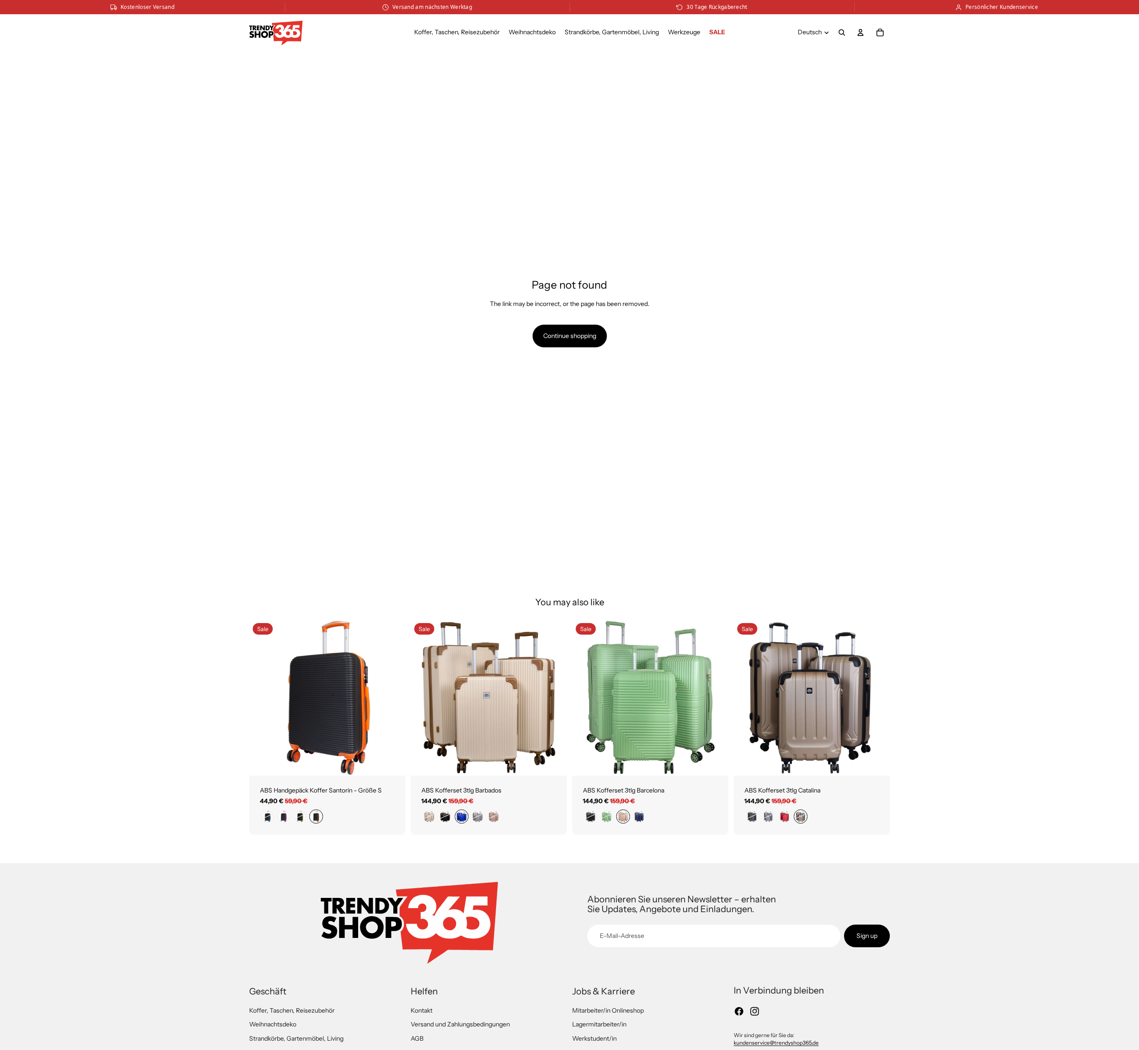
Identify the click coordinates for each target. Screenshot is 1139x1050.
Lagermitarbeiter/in (599, 1024)
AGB (417, 1038)
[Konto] (860, 32)
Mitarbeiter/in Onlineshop (608, 1010)
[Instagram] (754, 1011)
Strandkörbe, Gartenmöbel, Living (296, 1038)
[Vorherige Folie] (262, 697)
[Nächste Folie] (392, 697)
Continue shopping (569, 336)
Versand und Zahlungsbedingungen (460, 1024)
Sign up (866, 936)
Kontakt (421, 1010)
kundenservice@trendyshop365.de (776, 1042)
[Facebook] (739, 1011)
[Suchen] (842, 32)
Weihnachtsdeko (272, 1024)
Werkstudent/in (594, 1038)
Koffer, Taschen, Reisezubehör (292, 1010)
